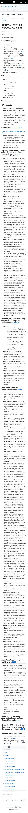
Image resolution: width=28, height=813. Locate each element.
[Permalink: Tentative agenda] (1, 40)
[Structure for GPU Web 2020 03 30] (4, 789)
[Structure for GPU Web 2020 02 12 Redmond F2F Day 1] (4, 769)
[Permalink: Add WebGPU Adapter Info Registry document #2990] (1, 388)
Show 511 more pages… (7, 794)
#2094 (22, 55)
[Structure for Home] (4, 753)
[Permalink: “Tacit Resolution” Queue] (1, 128)
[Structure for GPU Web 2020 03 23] (4, 786)
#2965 (6, 62)
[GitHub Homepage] (10, 809)
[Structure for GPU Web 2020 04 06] (4, 792)
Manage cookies (16, 806)
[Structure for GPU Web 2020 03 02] (4, 778)
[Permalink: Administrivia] (1, 101)
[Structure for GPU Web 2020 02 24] (4, 775)
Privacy (7, 804)
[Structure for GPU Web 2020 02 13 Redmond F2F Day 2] (4, 772)
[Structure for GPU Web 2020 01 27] (4, 764)
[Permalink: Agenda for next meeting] (1, 733)
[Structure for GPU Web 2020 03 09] (4, 781)
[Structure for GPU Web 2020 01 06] (4, 758)
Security (11, 804)
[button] (25, 800)
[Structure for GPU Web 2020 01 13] (4, 761)
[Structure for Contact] (4, 755)
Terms (4, 804)
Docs (24, 804)
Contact (10, 806)
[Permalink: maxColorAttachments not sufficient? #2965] (1, 661)
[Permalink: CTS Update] (1, 105)
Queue (15, 48)
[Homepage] (14, 2)
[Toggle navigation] (2, 2)
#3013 (19, 65)
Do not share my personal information (14, 807)
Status (15, 804)
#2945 (6, 70)
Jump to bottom (5, 16)
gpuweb (5, 6)
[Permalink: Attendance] (1, 76)
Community (20, 804)
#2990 (11, 58)
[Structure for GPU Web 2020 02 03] (4, 767)
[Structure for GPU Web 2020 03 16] (4, 783)
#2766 (23, 51)
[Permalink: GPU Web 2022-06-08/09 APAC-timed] (1, 26)
